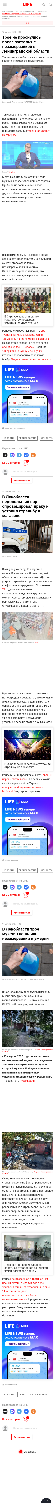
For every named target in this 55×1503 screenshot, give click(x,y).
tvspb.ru (12, 172)
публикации (27, 1080)
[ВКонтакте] (26, 455)
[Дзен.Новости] (5, 455)
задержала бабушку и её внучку (22, 351)
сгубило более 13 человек (18, 347)
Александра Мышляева (15, 428)
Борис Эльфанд (11, 860)
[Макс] (12, 455)
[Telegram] (19, 455)
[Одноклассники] (33, 455)
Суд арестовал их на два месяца (31, 359)
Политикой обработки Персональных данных (21, 13)
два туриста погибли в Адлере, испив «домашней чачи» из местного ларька (25, 334)
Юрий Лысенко (11, 1385)
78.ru (5, 589)
